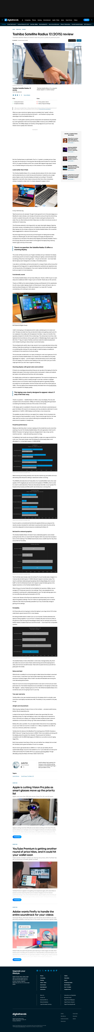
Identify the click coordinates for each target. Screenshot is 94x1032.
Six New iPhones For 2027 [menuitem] (23, 24)
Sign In (86, 20)
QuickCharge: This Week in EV (27, 776)
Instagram (40, 970)
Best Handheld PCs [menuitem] (43, 24)
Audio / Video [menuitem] (55, 20)
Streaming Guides (68, 982)
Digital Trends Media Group (20, 1026)
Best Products (67, 985)
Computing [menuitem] (27, 20)
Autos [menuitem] (62, 20)
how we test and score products (45, 109)
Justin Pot (15, 40)
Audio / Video (43, 982)
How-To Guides (67, 987)
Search (91, 20)
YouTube (45, 970)
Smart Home (43, 985)
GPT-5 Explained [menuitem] (87, 24)
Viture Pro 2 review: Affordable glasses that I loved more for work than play (73, 140)
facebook (21, 767)
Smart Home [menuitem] (69, 20)
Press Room (75, 1016)
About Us (42, 995)
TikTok (48, 970)
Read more (17, 837)
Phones (41, 976)
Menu (2, 20)
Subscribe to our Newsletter (70, 995)
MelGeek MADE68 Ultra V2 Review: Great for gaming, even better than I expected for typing (73, 150)
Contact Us (42, 997)
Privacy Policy (75, 1013)
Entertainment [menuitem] (47, 20)
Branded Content (67, 997)
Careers (62, 1013)
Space (65, 980)
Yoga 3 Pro (15, 739)
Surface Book (52, 385)
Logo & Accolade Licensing (45, 1004)
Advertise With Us (44, 999)
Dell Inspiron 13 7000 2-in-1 (34, 737)
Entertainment (43, 987)
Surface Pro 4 (37, 439)
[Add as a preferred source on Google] (72, 40)
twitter (23, 767)
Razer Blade (44, 581)
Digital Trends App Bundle (69, 1004)
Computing (42, 978)
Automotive (42, 989)
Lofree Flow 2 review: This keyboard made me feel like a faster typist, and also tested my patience (73, 177)
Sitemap (74, 1018)
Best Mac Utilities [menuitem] (34, 24)
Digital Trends (9, 22)
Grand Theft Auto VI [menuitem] (11, 24)
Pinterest (51, 970)
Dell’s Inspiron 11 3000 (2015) (32, 441)
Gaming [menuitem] (40, 20)
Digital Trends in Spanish (69, 1002)
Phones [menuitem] (34, 20)
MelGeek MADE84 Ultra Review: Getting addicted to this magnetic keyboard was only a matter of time (73, 169)
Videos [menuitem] (75, 20)
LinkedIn (54, 970)
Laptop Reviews (16, 776)
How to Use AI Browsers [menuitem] (54, 24)
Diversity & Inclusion (64, 1018)
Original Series (67, 989)
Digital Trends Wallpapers (69, 999)
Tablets (65, 976)
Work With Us (63, 1016)
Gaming (42, 980)
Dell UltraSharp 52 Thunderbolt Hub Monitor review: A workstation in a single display (72, 159)
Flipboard (56, 970)
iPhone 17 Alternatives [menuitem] (65, 24)
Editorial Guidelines (44, 1002)
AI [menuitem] (22, 20)
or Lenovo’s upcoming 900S (41, 751)
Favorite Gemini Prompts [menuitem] (77, 24)
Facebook (37, 970)
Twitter (43, 970)
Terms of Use (63, 1021)
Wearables (66, 978)
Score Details (27, 95)
